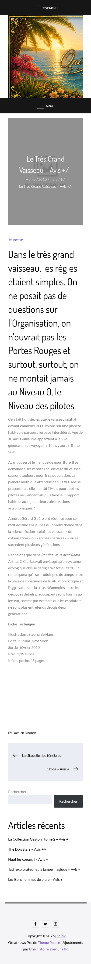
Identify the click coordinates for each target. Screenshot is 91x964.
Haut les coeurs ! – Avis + (28, 859)
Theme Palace (49, 942)
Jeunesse (15, 239)
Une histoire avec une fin (48, 949)
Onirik (60, 936)
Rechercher (17, 791)
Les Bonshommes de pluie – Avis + (35, 879)
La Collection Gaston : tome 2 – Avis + (38, 839)
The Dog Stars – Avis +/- (27, 849)
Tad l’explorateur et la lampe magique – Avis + (44, 869)
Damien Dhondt (24, 733)
